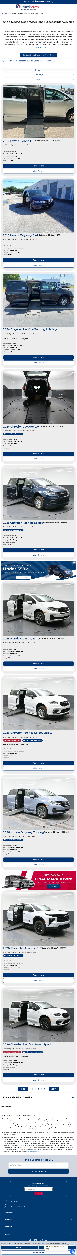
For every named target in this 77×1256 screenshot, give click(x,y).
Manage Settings (38, 1252)
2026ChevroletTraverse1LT (22, 948)
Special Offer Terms (32, 1151)
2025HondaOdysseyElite (21, 638)
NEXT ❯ (54, 1089)
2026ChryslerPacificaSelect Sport (27, 1044)
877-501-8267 (13, 1201)
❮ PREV (22, 1089)
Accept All (19, 1247)
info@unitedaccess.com (17, 1206)
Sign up (38, 1194)
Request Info (38, 166)
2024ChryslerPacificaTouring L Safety (30, 329)
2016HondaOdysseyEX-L (21, 235)
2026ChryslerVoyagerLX (20, 426)
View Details (38, 171)
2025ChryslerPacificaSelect (23, 522)
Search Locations (38, 1171)
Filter (38, 70)
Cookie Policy (49, 1243)
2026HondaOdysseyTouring (23, 832)
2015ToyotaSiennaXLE (19, 141)
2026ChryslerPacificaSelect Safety (27, 732)
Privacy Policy (61, 1243)
